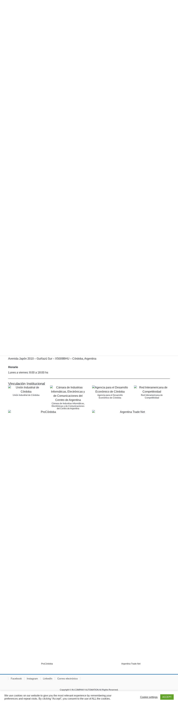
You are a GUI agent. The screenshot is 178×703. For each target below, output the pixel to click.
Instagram (32, 678)
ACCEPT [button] (167, 697)
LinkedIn (47, 678)
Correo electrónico (67, 678)
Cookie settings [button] (149, 697)
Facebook (16, 678)
